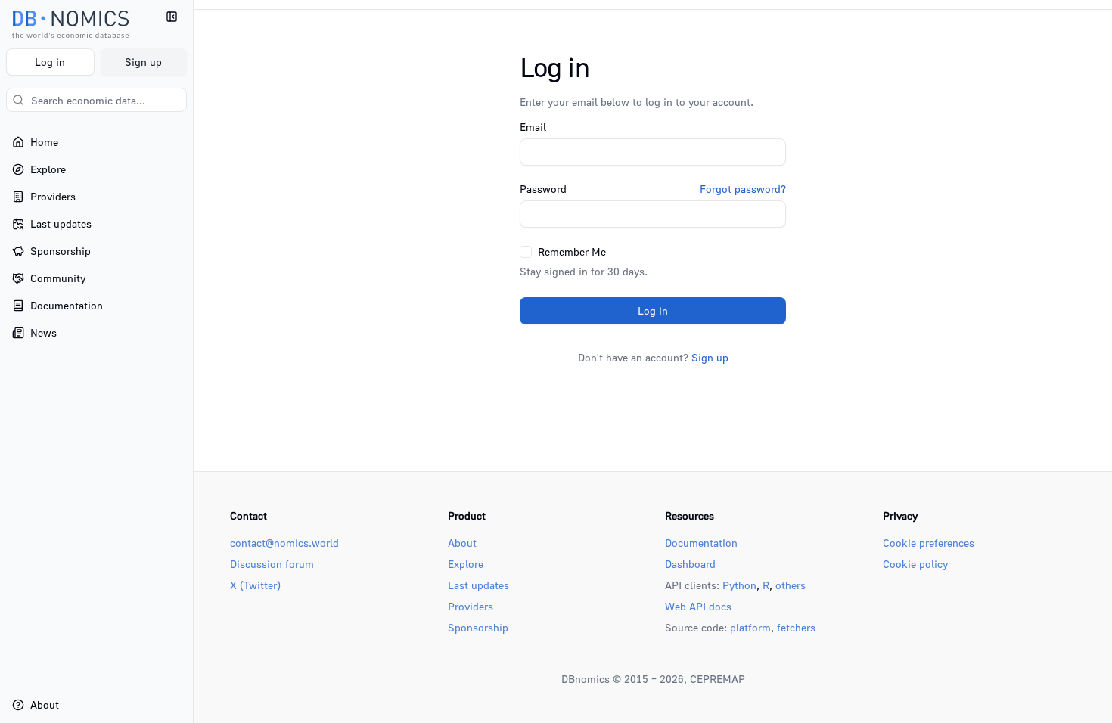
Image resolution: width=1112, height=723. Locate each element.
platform (750, 627)
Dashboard (690, 563)
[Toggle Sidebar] (193, 361)
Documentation (701, 542)
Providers (470, 606)
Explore (465, 563)
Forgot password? (743, 189)
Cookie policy (915, 563)
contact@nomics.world (284, 542)
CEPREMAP (717, 678)
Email (533, 127)
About (462, 542)
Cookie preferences (928, 542)
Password (543, 189)
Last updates (478, 585)
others (790, 585)
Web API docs (698, 606)
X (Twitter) (255, 585)
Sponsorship (478, 627)
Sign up (143, 61)
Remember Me (572, 252)
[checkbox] (526, 252)
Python (739, 585)
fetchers (796, 627)
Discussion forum (272, 563)
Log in (50, 61)
